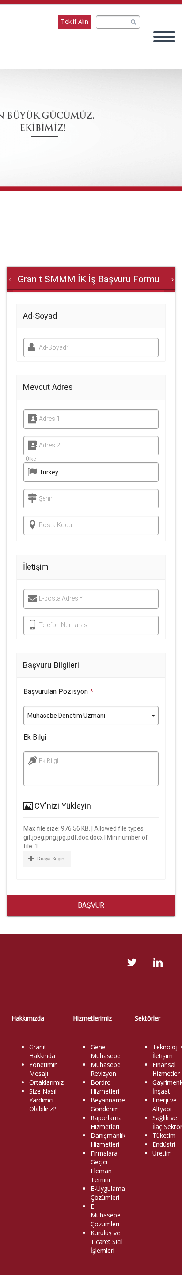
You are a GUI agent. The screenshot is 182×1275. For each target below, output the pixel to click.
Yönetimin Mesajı (43, 1069)
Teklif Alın (74, 21)
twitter (131, 962)
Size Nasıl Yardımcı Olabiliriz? (43, 1100)
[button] (47, 858)
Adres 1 (49, 418)
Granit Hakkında (42, 1051)
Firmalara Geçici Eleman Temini (104, 1166)
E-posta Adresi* (61, 598)
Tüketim (164, 1135)
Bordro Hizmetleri (105, 1086)
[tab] (88, 279)
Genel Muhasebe (106, 1051)
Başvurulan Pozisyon (58, 691)
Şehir (46, 498)
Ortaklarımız (46, 1082)
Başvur (91, 905)
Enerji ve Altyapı (164, 1104)
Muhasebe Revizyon (106, 1069)
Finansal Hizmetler (166, 1069)
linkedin (157, 962)
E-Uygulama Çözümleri (108, 1193)
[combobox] (91, 715)
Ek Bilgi (34, 737)
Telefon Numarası (64, 624)
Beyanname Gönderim (108, 1104)
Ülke (31, 459)
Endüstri (163, 1144)
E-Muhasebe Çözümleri (106, 1215)
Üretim (162, 1153)
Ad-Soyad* (54, 347)
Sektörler (147, 1018)
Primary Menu (164, 36)
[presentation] (88, 279)
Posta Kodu (55, 524)
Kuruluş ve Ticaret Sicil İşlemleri (107, 1242)
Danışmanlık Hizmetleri (108, 1139)
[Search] (133, 22)
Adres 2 (49, 445)
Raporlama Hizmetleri (106, 1122)
